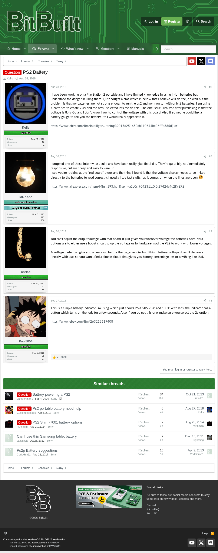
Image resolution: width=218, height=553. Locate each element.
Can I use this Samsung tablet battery (47, 436)
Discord (151, 505)
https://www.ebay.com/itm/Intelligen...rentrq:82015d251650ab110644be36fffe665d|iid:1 (115, 126)
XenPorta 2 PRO (18, 542)
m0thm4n (22, 426)
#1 (210, 87)
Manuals (137, 48)
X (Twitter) (152, 509)
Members (107, 48)
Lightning (198, 440)
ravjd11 (199, 398)
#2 (210, 156)
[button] (187, 21)
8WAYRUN (53, 542)
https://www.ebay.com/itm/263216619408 (82, 321)
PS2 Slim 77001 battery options (58, 422)
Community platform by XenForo (34, 539)
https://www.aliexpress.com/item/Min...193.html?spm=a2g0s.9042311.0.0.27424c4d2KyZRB (118, 186)
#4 (210, 300)
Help (205, 533)
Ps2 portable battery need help (57, 408)
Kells (10, 78)
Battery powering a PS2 (51, 394)
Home (16, 48)
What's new (74, 48)
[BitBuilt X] (201, 61)
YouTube (151, 513)
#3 (210, 231)
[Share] (205, 87)
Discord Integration (18, 546)
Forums (43, 48)
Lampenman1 (25, 398)
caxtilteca (22, 440)
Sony (54, 398)
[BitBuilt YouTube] (192, 61)
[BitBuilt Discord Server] (210, 61)
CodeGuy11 (24, 454)
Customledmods (26, 412)
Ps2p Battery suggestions (37, 450)
